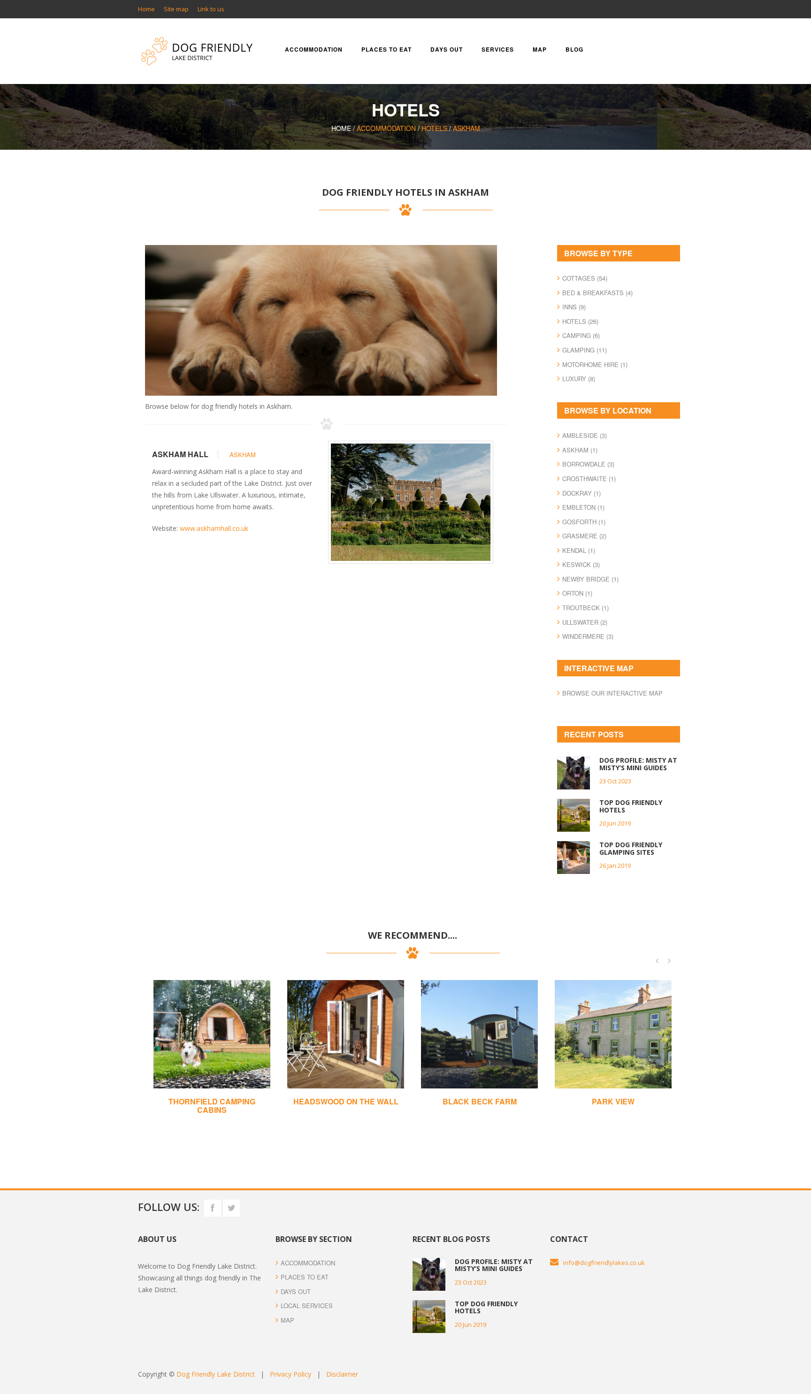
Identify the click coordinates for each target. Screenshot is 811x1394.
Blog (574, 49)
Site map (176, 9)
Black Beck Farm (480, 1101)
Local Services (307, 1305)
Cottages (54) (584, 278)
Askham (466, 128)
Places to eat (386, 49)
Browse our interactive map (612, 693)
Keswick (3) (581, 564)
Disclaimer (342, 1374)
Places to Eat (305, 1276)
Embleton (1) (583, 507)
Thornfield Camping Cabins (211, 1105)
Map (540, 49)
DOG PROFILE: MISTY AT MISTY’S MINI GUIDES (638, 764)
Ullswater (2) (584, 622)
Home (146, 9)
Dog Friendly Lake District (215, 1374)
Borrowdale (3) (588, 464)
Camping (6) (581, 335)
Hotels (434, 128)
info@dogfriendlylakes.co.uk (604, 1262)
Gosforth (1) (583, 521)
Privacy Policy (290, 1374)
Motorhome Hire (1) (594, 364)
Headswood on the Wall (345, 1101)
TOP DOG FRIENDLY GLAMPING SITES (630, 848)
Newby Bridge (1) (590, 578)
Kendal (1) (578, 550)
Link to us (211, 9)
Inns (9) (574, 306)
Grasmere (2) (584, 535)
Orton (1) (577, 593)
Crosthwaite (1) (589, 478)
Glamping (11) (584, 349)
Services (498, 49)
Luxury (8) (578, 378)
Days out (446, 49)
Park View (613, 1101)
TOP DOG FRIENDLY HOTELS (630, 806)
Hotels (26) (580, 321)
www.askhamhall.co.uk (214, 528)
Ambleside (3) (584, 435)
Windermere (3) (587, 636)
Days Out (296, 1291)
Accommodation (314, 49)
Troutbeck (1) (585, 607)
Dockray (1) (581, 493)
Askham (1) (579, 449)
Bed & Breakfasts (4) (597, 292)
